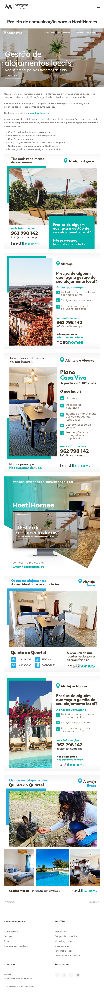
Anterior (10, 901)
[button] (98, 6)
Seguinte (93, 901)
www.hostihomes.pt (39, 112)
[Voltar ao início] (16, 6)
